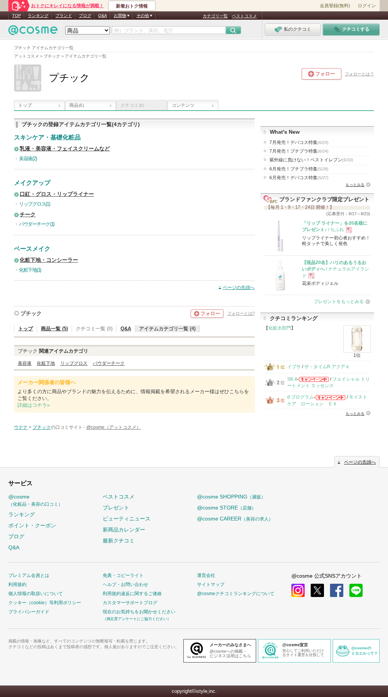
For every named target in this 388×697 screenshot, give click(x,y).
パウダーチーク (109, 363)
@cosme (35, 500)
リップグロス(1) (34, 204)
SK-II (292, 379)
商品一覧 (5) (54, 328)
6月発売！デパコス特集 (299, 177)
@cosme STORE (226, 508)
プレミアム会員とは (28, 575)
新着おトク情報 (132, 6)
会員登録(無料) (335, 5)
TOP (16, 15)
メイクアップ (32, 183)
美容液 (24, 363)
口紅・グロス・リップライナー (57, 194)
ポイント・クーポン (32, 525)
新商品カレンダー (124, 530)
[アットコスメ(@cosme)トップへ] (33, 32)
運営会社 (206, 575)
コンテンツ (183, 105)
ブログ (85, 15)
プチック (31, 313)
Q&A (102, 15)
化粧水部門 (279, 328)
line (356, 590)
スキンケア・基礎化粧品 (47, 137)
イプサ (294, 366)
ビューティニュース (126, 519)
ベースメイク (32, 248)
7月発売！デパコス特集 (299, 142)
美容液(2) (27, 158)
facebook (336, 590)
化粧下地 (46, 363)
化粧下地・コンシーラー (49, 260)
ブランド (63, 15)
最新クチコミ (119, 541)
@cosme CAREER (235, 519)
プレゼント (116, 508)
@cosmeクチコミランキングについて (235, 593)
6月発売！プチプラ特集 (299, 169)
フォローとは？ (359, 74)
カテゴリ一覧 (215, 16)
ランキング (38, 15)
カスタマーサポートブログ (130, 602)
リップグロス (74, 363)
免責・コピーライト (123, 575)
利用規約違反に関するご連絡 (132, 593)
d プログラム (300, 397)
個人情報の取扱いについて (35, 593)
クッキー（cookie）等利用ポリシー (44, 602)
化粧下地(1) (30, 270)
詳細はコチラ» (33, 405)
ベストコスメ (244, 16)
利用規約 (17, 584)
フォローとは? (241, 313)
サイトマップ (210, 584)
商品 (76, 105)
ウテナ (21, 427)
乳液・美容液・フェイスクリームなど (65, 149)
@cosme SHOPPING (231, 497)
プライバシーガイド (28, 611)
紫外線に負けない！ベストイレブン (311, 160)
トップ (25, 105)
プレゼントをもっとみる (339, 301)
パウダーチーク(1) (36, 224)
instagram (298, 590)
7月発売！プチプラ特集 (299, 151)
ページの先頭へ (239, 287)
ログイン (367, 5)
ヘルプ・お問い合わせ (125, 584)
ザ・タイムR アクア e (326, 366)
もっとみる (355, 185)
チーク (28, 214)
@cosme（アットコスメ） (113, 427)
